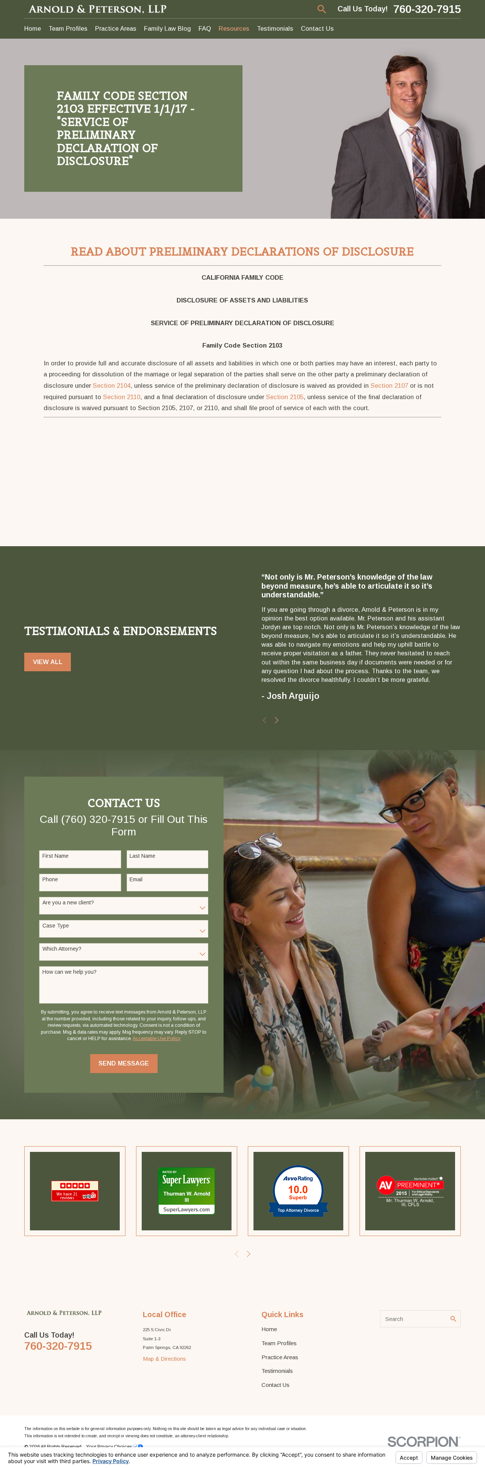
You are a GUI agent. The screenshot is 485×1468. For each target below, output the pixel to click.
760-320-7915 (427, 9)
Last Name (142, 856)
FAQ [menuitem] (205, 28)
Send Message (124, 1063)
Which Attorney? (61, 949)
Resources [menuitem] (234, 28)
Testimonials (277, 1371)
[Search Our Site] (453, 1319)
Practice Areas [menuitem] (115, 28)
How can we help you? (69, 972)
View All (48, 661)
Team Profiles (279, 1343)
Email (136, 879)
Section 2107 (389, 385)
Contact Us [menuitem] (317, 28)
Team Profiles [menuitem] (68, 28)
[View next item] (277, 720)
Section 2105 (285, 396)
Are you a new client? (68, 902)
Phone (50, 879)
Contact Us (275, 1385)
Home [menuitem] (32, 28)
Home (269, 1329)
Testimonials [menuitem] (275, 28)
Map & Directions (164, 1358)
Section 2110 (121, 396)
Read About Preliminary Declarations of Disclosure (242, 251)
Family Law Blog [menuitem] (167, 28)
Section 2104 (111, 385)
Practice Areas (279, 1357)
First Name (55, 856)
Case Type (55, 926)
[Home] (98, 9)
